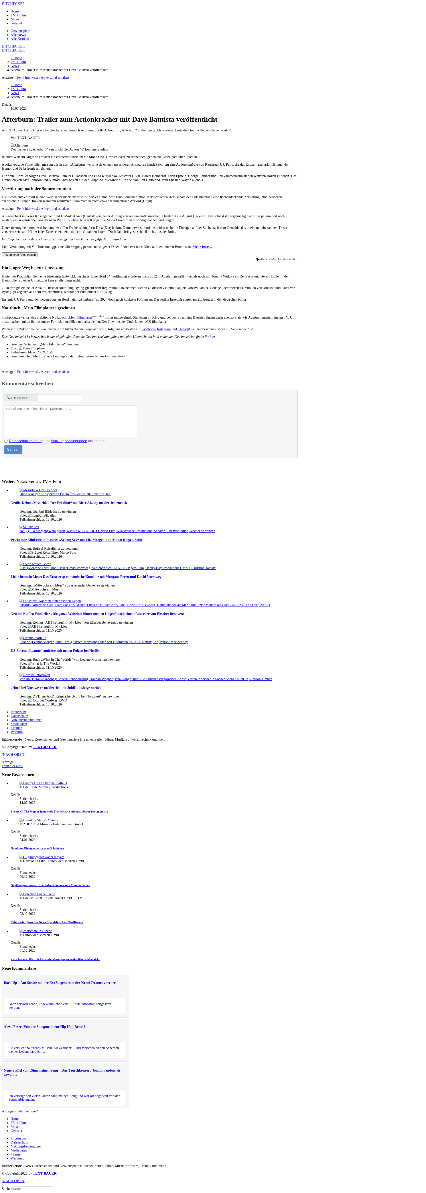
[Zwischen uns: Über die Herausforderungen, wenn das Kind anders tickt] (36, 931)
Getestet (16, 23)
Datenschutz (19, 716)
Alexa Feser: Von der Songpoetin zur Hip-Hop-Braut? (44, 1027)
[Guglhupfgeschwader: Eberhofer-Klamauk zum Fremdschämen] (42, 857)
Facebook (148, 329)
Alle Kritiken (20, 39)
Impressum (18, 712)
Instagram (164, 329)
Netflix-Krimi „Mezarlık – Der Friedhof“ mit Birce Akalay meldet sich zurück (69, 503)
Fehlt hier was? (27, 77)
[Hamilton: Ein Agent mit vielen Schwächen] (39, 820)
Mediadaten (19, 724)
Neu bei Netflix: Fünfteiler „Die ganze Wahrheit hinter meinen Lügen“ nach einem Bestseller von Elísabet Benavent (97, 614)
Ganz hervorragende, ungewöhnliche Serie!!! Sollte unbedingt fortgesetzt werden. (59, 1005)
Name (17, 398)
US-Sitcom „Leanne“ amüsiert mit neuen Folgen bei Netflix (55, 650)
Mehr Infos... (202, 247)
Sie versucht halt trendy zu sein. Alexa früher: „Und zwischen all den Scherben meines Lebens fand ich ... (63, 1049)
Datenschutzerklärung (26, 441)
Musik (15, 19)
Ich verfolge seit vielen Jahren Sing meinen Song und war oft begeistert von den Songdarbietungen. (64, 1097)
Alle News (18, 35)
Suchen (7, 1189)
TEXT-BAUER (45, 747)
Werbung (17, 732)
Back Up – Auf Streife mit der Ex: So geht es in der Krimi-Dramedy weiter (60, 983)
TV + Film (18, 15)
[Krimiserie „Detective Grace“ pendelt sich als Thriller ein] (37, 894)
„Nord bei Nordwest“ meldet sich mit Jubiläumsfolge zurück (56, 688)
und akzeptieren (57, 441)
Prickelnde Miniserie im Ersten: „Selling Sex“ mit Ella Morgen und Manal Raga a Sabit (76, 540)
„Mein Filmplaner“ (80, 317)
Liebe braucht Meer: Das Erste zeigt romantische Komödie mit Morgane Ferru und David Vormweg (86, 577)
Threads (183, 329)
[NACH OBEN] (13, 754)
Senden (13, 449)
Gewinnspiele (20, 31)
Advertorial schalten (55, 77)
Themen (16, 728)
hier (212, 337)
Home (15, 11)
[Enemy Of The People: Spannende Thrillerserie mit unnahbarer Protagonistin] (43, 783)
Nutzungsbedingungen (69, 441)
